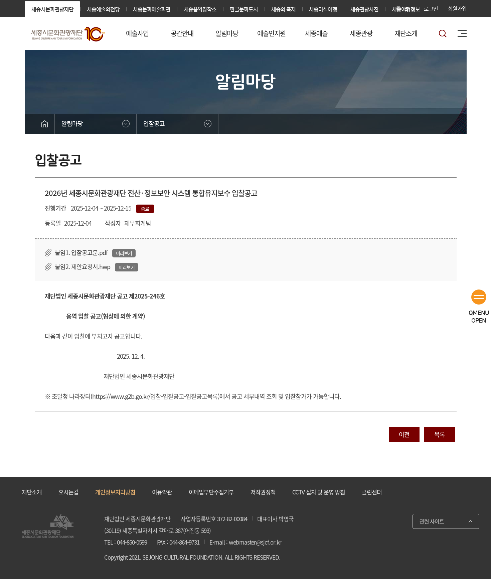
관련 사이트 (432, 521)
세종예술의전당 (103, 9)
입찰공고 (154, 123)
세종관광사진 (364, 9)
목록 (439, 434)
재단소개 (32, 492)
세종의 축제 (283, 9)
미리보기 (124, 253)
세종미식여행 (323, 9)
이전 (404, 434)
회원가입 (457, 8)
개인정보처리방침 (115, 492)
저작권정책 (263, 492)
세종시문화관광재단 (52, 9)
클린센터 (372, 492)
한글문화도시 (244, 9)
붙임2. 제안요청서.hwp (82, 266)
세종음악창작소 (200, 9)
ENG (409, 8)
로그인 (431, 8)
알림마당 (72, 123)
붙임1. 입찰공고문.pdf (81, 252)
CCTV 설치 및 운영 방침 (318, 492)
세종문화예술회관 (151, 9)
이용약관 (162, 492)
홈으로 (45, 124)
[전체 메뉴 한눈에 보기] (462, 33)
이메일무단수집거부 (211, 492)
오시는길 (68, 492)
